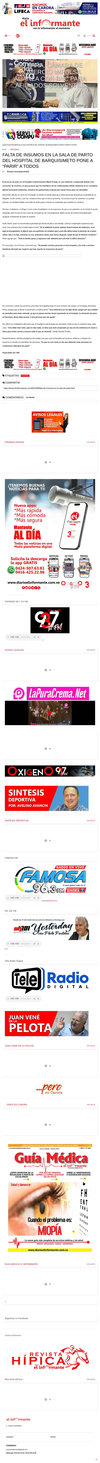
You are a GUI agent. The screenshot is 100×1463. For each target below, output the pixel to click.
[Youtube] (84, 35)
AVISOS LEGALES (14, 650)
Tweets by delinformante (13, 1335)
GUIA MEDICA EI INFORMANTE (21, 1264)
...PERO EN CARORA (16, 1105)
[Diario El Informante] (18, 36)
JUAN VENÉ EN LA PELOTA (19, 1046)
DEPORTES (50, 62)
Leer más (50, 95)
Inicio (4, 149)
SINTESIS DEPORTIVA (17, 820)
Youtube (53, 1437)
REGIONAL (14, 149)
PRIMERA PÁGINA (14, 442)
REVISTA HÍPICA (13, 1379)
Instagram (9, 1437)
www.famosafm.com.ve (49, 901)
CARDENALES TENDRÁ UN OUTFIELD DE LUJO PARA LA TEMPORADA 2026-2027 (50, 79)
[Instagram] (79, 35)
